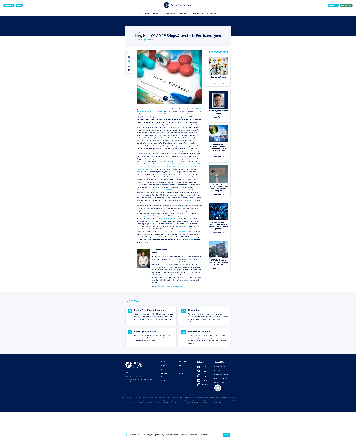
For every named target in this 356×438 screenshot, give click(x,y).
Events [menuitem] (179, 369)
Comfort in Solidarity (181, 231)
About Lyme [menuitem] (181, 362)
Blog (19, 5)
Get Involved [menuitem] (196, 13)
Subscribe (333, 5)
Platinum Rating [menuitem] (219, 382)
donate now (346, 5)
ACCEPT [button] (226, 434)
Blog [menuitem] (142, 32)
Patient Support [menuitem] (169, 13)
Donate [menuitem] (164, 362)
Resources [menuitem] (181, 377)
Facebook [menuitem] (205, 367)
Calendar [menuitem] (180, 373)
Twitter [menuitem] (204, 371)
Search (8, 5)
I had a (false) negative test (170, 219)
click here (144, 242)
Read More (217, 83)
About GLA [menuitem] (184, 13)
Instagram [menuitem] (205, 376)
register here (188, 240)
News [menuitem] (163, 369)
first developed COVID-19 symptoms (149, 216)
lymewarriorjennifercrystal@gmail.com (170, 287)
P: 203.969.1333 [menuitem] (219, 367)
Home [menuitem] (136, 32)
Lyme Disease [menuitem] (144, 13)
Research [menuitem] (156, 13)
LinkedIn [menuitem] (205, 380)
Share (129, 53)
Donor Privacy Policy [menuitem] (221, 375)
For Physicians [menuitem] (211, 13)
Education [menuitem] (164, 377)
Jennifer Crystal (142, 40)
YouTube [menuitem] (205, 385)
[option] (151, 316)
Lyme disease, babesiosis (187, 200)
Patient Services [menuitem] (183, 381)
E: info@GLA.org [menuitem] (220, 371)
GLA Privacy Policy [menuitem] (220, 379)
